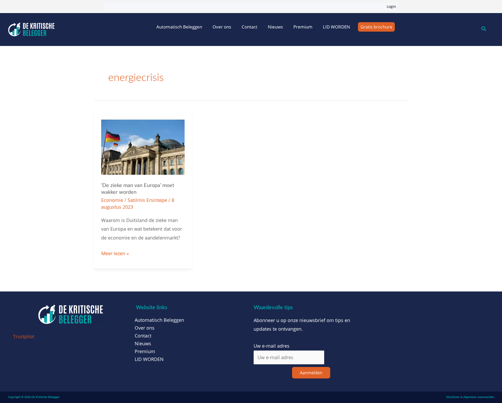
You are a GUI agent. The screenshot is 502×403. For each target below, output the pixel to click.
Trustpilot (23, 336)
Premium (302, 27)
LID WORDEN (336, 27)
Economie (112, 200)
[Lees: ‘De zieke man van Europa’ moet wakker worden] (143, 146)
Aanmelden (311, 373)
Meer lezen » (115, 252)
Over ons (222, 27)
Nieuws (275, 27)
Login (391, 6)
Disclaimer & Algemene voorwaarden (470, 397)
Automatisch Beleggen (179, 27)
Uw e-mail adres (271, 346)
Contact (249, 27)
